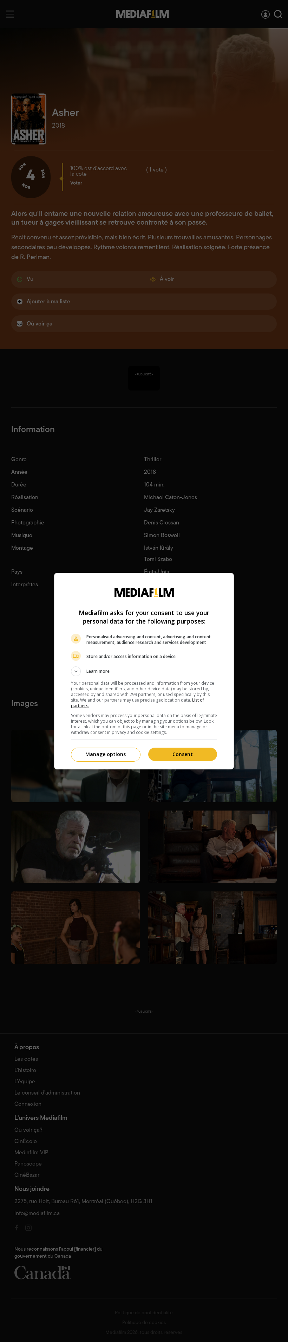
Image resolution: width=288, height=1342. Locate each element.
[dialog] (144, 671)
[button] (144, 671)
